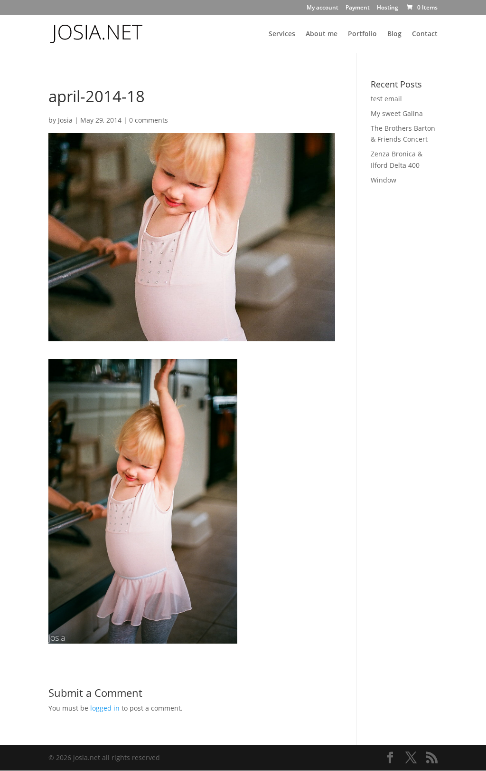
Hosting (387, 8)
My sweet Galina (397, 113)
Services (282, 34)
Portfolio (362, 34)
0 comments (148, 120)
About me (321, 34)
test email (386, 98)
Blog (394, 34)
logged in (105, 708)
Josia (65, 120)
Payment (358, 8)
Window (383, 179)
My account (322, 8)
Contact (425, 34)
